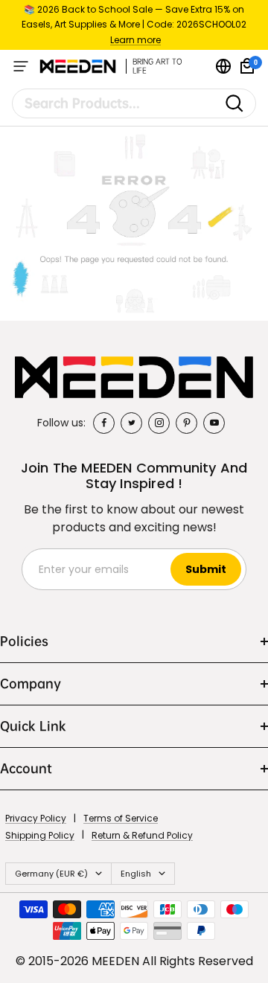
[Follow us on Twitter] (131, 423)
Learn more (135, 39)
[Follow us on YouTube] (214, 423)
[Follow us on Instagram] (159, 423)
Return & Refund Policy (142, 835)
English (136, 874)
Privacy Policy (35, 818)
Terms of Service (120, 818)
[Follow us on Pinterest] (186, 423)
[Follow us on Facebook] (104, 423)
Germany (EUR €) (51, 874)
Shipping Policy (39, 835)
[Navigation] (21, 66)
